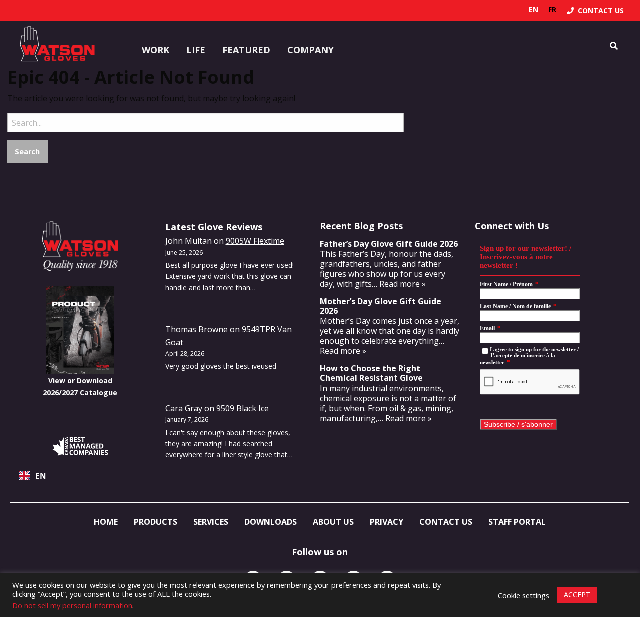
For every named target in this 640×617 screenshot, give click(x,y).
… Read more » (399, 284)
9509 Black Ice (242, 408)
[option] (553, 10)
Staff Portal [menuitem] (517, 522)
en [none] (533, 9)
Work (156, 50)
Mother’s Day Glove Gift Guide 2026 (381, 306)
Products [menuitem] (156, 522)
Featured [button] (246, 50)
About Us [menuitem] (333, 522)
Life (196, 50)
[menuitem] (596, 11)
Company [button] (311, 50)
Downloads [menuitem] (270, 522)
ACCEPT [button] (577, 595)
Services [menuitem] (211, 522)
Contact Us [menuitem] (446, 522)
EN (41, 476)
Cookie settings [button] (524, 595)
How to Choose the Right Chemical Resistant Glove (371, 373)
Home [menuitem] (106, 522)
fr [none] (552, 9)
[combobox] (80, 476)
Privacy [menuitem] (387, 522)
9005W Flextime (255, 241)
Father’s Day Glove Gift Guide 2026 (389, 244)
